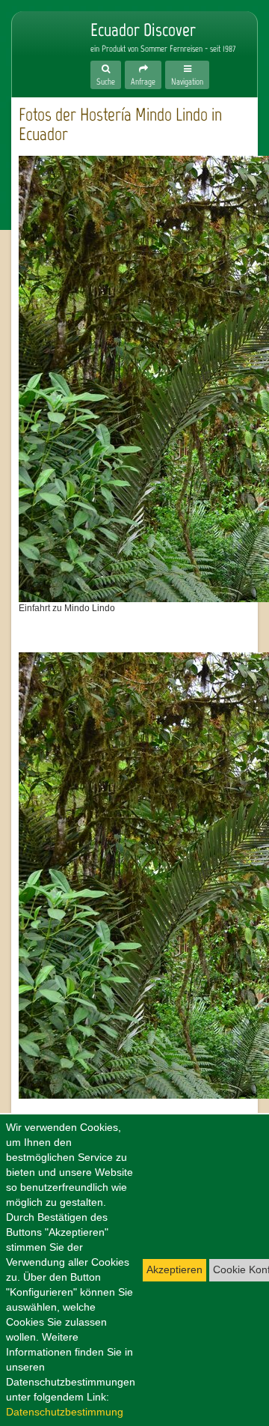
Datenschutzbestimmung (64, 1412)
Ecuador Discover (42, 46)
